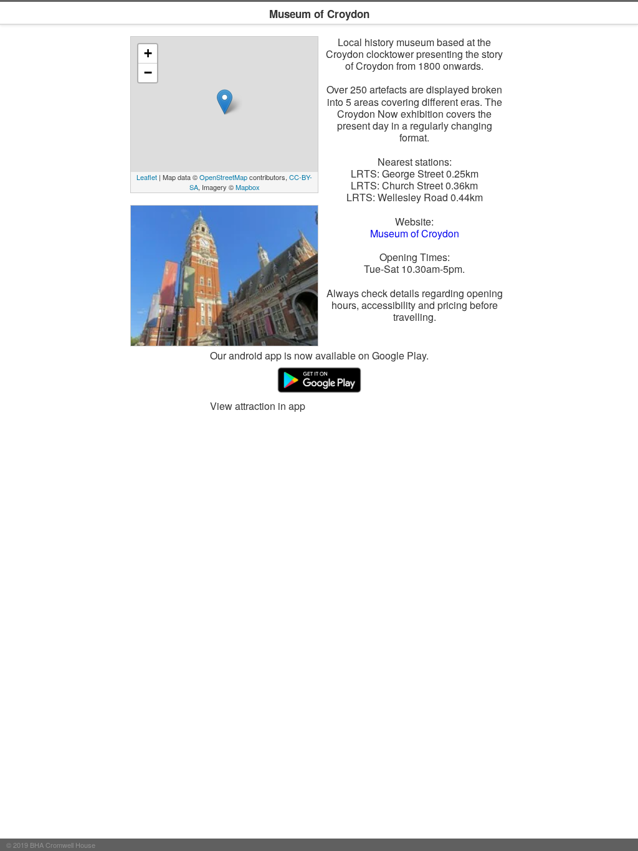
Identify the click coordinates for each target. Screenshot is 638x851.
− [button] (148, 72)
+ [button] (148, 53)
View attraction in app (257, 406)
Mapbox (248, 187)
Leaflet (146, 177)
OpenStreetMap (223, 177)
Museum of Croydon (414, 233)
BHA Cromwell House (62, 845)
